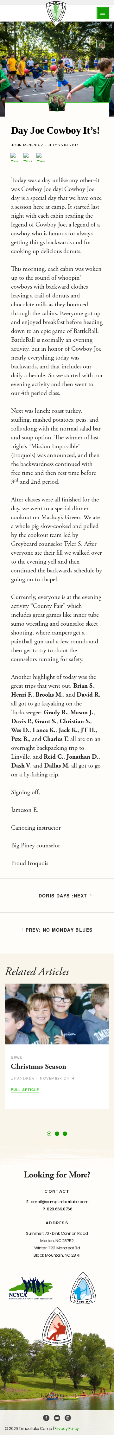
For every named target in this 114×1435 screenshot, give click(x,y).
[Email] (40, 157)
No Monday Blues (68, 930)
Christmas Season (38, 1066)
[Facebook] (14, 157)
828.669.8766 (59, 1209)
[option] (57, 1046)
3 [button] (65, 1134)
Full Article (25, 1090)
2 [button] (57, 1134)
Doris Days (54, 895)
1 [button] (49, 1133)
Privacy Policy (66, 1428)
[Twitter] (27, 157)
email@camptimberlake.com (60, 1202)
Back (14, 32)
